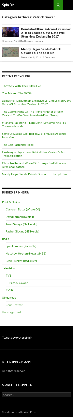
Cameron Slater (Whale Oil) (23, 209)
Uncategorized (11, 312)
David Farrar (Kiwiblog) (20, 216)
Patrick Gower (18, 283)
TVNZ (10, 290)
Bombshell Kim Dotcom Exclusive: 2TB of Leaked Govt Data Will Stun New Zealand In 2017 (46, 32)
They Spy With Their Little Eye (21, 86)
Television (8, 268)
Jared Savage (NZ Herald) (21, 224)
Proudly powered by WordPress (19, 412)
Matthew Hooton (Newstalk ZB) (26, 253)
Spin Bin (8, 5)
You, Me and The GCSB (17, 93)
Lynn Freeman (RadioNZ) (21, 246)
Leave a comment (34, 40)
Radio (5, 238)
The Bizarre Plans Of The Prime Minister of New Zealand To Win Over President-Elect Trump (32, 113)
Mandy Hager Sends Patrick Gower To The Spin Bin (41, 50)
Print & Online (11, 202)
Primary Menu (68, 5)
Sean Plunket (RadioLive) (21, 260)
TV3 (8, 275)
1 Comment (49, 57)
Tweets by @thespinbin (17, 337)
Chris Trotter (14, 305)
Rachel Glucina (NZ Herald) (22, 231)
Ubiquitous (9, 297)
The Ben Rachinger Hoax (17, 144)
